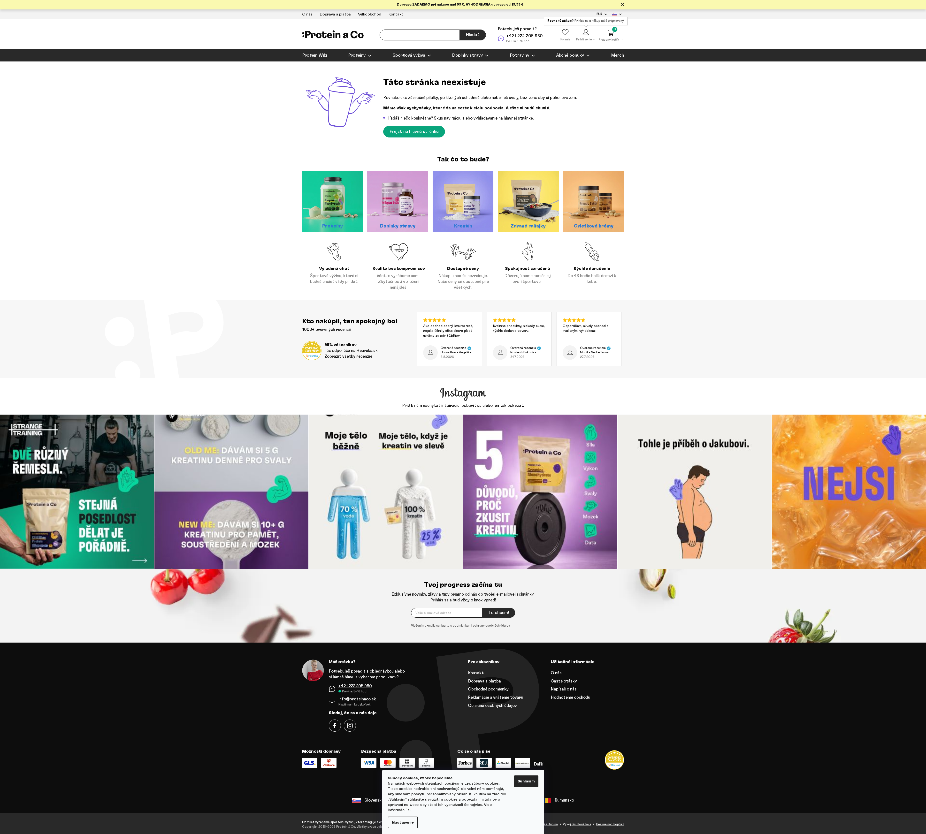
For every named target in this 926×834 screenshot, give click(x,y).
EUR (599, 14)
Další (538, 764)
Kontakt (396, 14)
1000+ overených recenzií (326, 329)
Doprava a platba (335, 14)
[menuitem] (314, 55)
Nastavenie (403, 822)
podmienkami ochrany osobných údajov (481, 625)
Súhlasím (526, 781)
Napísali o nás (564, 689)
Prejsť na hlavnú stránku (414, 131)
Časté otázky (564, 681)
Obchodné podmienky (488, 689)
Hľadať (472, 35)
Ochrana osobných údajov (492, 706)
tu (409, 810)
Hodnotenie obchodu (570, 697)
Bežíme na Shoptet (610, 824)
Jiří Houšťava (581, 824)
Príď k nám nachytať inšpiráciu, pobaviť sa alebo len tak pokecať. (463, 405)
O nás (307, 14)
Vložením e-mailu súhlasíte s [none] (460, 625)
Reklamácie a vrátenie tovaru (495, 697)
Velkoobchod (369, 14)
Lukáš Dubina (548, 824)
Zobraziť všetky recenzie (348, 356)
